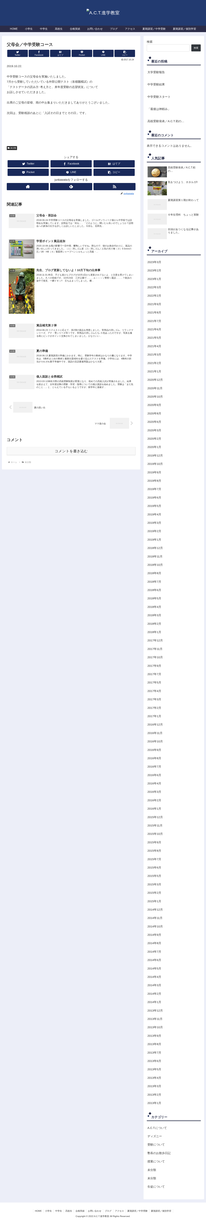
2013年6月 (154, 1061)
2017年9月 (154, 665)
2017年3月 (154, 699)
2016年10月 (155, 741)
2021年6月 (154, 329)
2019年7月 (154, 489)
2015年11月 (155, 825)
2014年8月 (154, 943)
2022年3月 (154, 287)
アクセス (119, 1211)
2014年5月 (154, 968)
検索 (150, 41)
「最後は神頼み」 (159, 109)
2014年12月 (155, 909)
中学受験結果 (156, 84)
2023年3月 (154, 262)
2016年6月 (154, 775)
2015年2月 (154, 892)
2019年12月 (155, 455)
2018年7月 (154, 581)
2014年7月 (154, 951)
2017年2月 (154, 707)
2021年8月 (154, 312)
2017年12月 (155, 640)
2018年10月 (155, 564)
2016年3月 (154, 791)
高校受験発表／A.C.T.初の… (165, 121)
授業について (156, 1161)
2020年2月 (154, 438)
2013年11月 (155, 1019)
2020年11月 (155, 388)
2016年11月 (155, 733)
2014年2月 (154, 993)
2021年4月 (154, 346)
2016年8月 (154, 758)
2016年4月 (154, 783)
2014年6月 (154, 960)
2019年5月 (154, 506)
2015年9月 (154, 842)
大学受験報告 (156, 72)
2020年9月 (154, 405)
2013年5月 (154, 1069)
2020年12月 (155, 379)
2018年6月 (154, 590)
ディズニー (154, 1136)
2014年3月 (154, 985)
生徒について (156, 1186)
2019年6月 (154, 497)
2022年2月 (154, 295)
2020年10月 (155, 396)
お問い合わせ (94, 1211)
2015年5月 (154, 876)
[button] (124, 53)
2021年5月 (154, 337)
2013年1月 (154, 1103)
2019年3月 (154, 522)
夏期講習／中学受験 (137, 1211)
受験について (156, 1144)
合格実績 (79, 1211)
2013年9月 (154, 1035)
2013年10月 (155, 1027)
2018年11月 (155, 556)
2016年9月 (154, 750)
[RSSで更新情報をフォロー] (115, 186)
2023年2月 (154, 270)
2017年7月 (154, 674)
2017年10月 (155, 657)
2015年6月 (154, 867)
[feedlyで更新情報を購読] (71, 186)
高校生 (68, 1211)
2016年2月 (154, 800)
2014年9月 (154, 934)
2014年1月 (154, 1002)
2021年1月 (154, 371)
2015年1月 (154, 901)
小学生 (48, 1211)
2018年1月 (154, 632)
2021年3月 (154, 354)
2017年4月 (154, 691)
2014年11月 (155, 918)
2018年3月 (154, 615)
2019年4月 (154, 514)
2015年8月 (154, 850)
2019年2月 (154, 531)
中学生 (58, 1211)
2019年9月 (154, 472)
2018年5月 (154, 598)
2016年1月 (154, 808)
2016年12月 (155, 724)
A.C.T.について (157, 1128)
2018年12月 (155, 548)
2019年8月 (154, 480)
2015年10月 (155, 833)
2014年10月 (155, 926)
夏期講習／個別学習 (161, 1211)
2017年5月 (154, 682)
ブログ (108, 1211)
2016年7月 (154, 766)
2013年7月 (154, 1052)
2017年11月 (155, 649)
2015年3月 (154, 884)
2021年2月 (154, 363)
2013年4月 (154, 1077)
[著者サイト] (28, 186)
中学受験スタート (159, 96)
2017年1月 (154, 716)
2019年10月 (155, 463)
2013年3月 (154, 1086)
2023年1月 (154, 279)
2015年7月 (154, 859)
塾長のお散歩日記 (159, 1153)
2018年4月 (154, 606)
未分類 (13, 148)
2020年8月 (154, 413)
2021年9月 (154, 304)
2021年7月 (154, 321)
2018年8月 (154, 573)
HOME (38, 1211)
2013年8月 (154, 1044)
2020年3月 (154, 430)
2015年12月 (155, 817)
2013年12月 (155, 1010)
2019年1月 (154, 539)
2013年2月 (154, 1094)
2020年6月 (154, 421)
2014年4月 (154, 976)
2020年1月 (154, 447)
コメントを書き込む (71, 451)
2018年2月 (154, 623)
